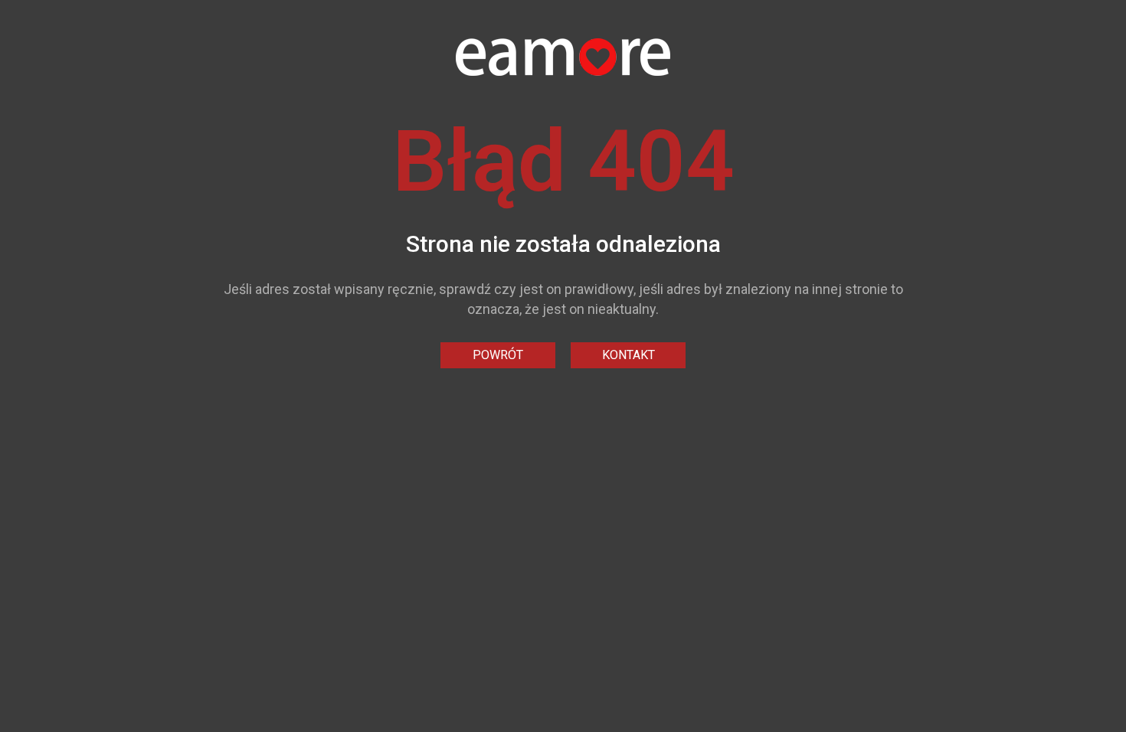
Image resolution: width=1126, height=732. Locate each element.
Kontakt (628, 355)
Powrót (498, 355)
